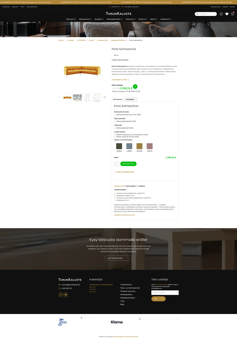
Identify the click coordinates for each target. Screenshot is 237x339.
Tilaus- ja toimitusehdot (130, 288)
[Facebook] (65, 294)
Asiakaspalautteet (127, 298)
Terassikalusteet (31, 6)
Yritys (122, 301)
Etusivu (61, 40)
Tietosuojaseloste (132, 337)
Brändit (232, 6)
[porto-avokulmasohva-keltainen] (82, 71)
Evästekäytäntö (119, 337)
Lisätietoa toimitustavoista (124, 215)
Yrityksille (225, 6)
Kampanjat (6, 6)
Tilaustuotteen (119, 186)
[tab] (118, 99)
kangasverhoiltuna (118, 40)
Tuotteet (70, 40)
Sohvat (91, 40)
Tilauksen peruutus (127, 291)
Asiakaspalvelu (216, 6)
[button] (75, 19)
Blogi (122, 304)
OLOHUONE (81, 40)
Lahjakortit (15, 6)
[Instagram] (60, 294)
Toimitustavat (126, 285)
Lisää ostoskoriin (128, 164)
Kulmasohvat (103, 40)
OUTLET (22, 6)
